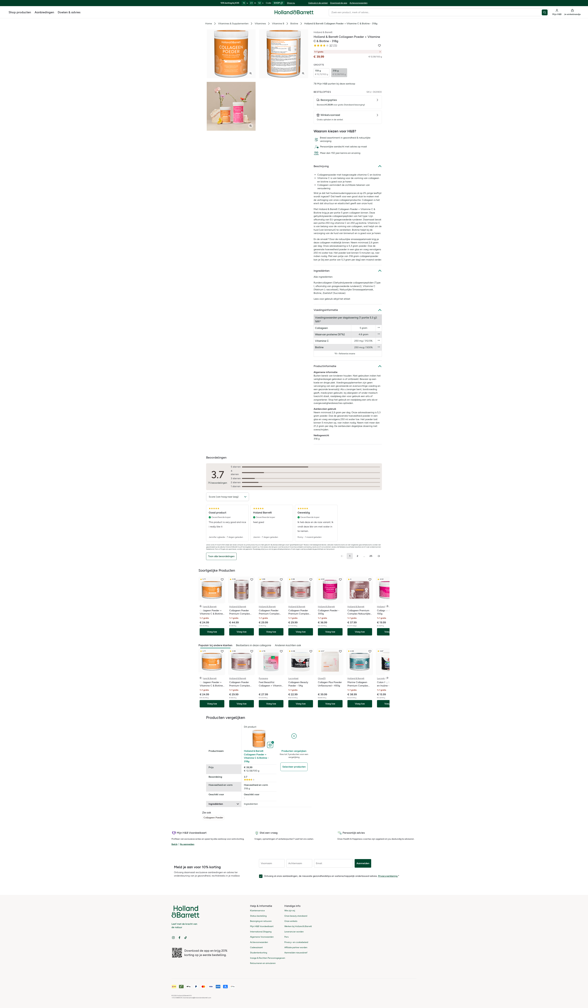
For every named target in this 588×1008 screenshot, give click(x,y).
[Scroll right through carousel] (387, 606)
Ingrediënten (322, 270)
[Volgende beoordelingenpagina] (378, 556)
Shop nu (291, 3)
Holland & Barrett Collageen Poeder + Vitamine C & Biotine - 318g (256, 756)
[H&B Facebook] (179, 937)
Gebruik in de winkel (318, 3)
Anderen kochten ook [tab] (288, 645)
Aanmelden (362, 863)
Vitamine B (278, 23)
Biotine (294, 23)
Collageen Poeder (213, 817)
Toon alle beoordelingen (221, 556)
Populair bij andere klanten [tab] (215, 645)
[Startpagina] (294, 12)
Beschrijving (321, 166)
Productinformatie (325, 366)
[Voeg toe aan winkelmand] (270, 744)
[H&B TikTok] (185, 937)
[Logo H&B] (294, 13)
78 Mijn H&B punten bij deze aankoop (334, 83)
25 (370, 556)
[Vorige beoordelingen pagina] (342, 556)
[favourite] (222, 580)
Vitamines (260, 23)
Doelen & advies (69, 12)
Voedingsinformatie (326, 310)
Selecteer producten (294, 766)
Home (208, 23)
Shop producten (20, 12)
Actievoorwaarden (359, 3)
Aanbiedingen (44, 12)
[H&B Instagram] (173, 937)
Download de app (338, 3)
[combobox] (435, 12)
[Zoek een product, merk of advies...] (545, 12)
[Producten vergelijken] (294, 736)
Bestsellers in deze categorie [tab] (253, 645)
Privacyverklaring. (388, 876)
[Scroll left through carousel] (200, 606)
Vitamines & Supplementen (233, 23)
